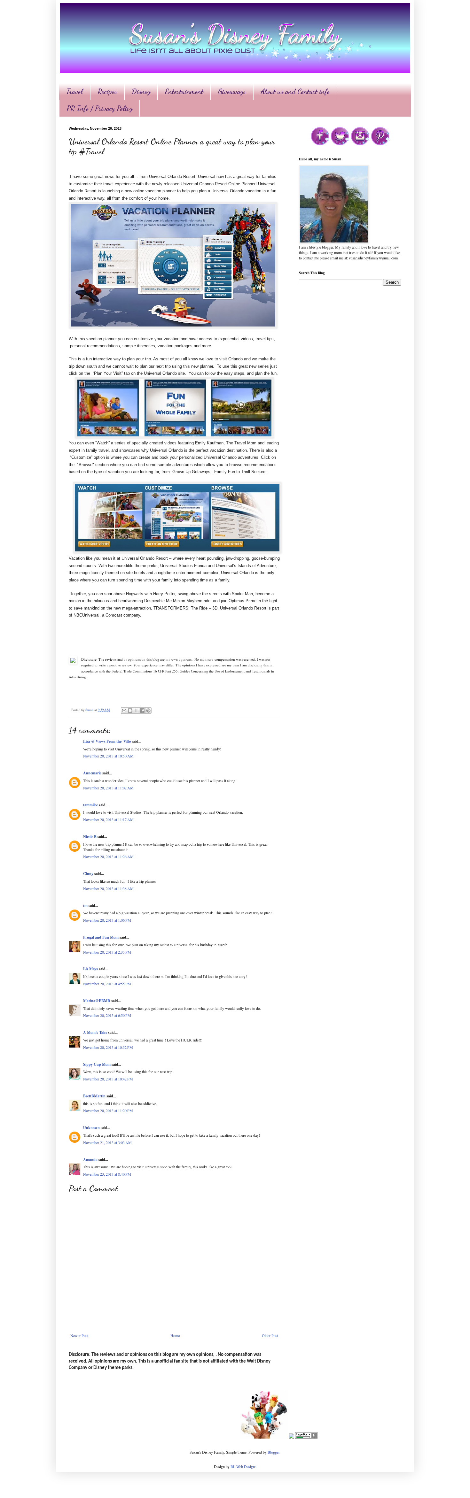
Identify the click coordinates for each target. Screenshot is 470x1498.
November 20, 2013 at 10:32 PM (108, 1047)
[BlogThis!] (130, 710)
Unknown (91, 1127)
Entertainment (184, 91)
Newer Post (79, 1335)
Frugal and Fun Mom (101, 937)
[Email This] (124, 710)
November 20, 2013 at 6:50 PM (107, 1015)
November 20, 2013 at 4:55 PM (107, 983)
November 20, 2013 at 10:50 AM (108, 755)
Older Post (270, 1335)
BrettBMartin (94, 1096)
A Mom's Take (95, 1032)
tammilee (90, 805)
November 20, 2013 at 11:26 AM (108, 856)
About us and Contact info (295, 91)
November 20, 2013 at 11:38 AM (108, 888)
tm (85, 905)
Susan (89, 710)
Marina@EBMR (96, 1000)
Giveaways (232, 91)
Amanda (90, 1159)
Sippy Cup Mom (97, 1064)
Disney (141, 91)
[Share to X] (136, 710)
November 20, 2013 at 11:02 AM (108, 787)
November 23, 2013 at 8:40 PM (107, 1174)
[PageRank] (306, 1437)
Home (175, 1335)
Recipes (107, 91)
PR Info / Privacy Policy (99, 108)
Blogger (273, 1452)
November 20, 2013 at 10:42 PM (108, 1078)
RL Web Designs (243, 1466)
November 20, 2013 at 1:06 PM (107, 920)
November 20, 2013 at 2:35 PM (107, 952)
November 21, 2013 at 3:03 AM (107, 1142)
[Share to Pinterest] (148, 710)
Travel (74, 91)
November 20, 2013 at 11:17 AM (108, 819)
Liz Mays (90, 969)
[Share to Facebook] (142, 710)
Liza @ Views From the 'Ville (107, 741)
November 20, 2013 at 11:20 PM (108, 1110)
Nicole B (90, 836)
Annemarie (92, 773)
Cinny (88, 873)
